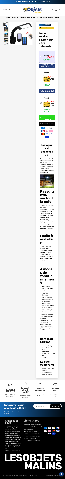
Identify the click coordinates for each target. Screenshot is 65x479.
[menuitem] (57, 17)
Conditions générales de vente (32, 436)
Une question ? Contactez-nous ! (33, 426)
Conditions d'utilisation (30, 438)
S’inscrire (55, 406)
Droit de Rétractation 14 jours (32, 440)
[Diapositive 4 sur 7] (6, 40)
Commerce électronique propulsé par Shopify (26, 475)
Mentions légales (28, 429)
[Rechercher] (52, 10)
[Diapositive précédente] (4, 2)
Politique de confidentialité (31, 431)
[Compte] (56, 10)
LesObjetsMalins (11, 475)
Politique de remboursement (31, 433)
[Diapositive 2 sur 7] (6, 29)
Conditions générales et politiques (54, 475)
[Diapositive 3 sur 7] (6, 35)
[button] (47, 57)
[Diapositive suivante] (60, 2)
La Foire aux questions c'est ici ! (32, 424)
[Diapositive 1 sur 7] (6, 24)
